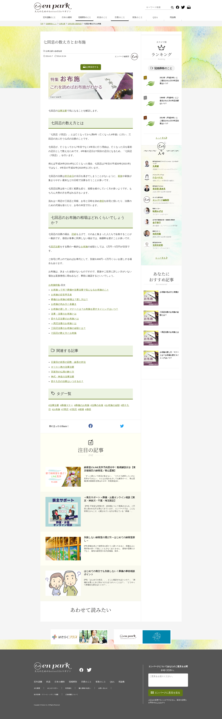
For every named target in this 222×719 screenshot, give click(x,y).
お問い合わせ (102, 688)
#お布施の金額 (112, 405)
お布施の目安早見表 (61, 294)
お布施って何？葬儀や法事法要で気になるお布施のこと (80, 290)
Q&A (112, 681)
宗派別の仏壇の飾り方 (62, 371)
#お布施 (56, 409)
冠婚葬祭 (73, 681)
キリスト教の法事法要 (62, 367)
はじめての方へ (52, 688)
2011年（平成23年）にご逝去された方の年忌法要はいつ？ (169, 80)
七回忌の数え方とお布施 (63, 333)
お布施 (84, 246)
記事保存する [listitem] (92, 67)
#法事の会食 (96, 405)
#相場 (81, 409)
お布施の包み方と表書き (63, 304)
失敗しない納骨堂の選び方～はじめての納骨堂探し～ (109, 539)
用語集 (173, 17)
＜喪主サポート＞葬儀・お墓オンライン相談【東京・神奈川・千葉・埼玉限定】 (109, 499)
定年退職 (38, 681)
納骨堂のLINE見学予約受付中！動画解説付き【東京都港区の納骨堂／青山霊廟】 (110, 469)
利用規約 (68, 688)
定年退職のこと (49, 17)
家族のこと (137, 17)
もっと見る (161, 138)
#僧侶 (88, 409)
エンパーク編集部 (122, 56)
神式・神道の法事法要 (62, 376)
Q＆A (155, 17)
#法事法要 (53, 405)
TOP (41, 24)
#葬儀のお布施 (81, 405)
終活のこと (102, 17)
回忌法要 (55, 246)
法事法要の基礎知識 (75, 24)
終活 (48, 681)
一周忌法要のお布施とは (63, 323)
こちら (159, 702)
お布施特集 (54, 285)
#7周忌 (64, 409)
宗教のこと (120, 17)
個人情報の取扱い (85, 688)
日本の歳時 (67, 17)
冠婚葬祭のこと (84, 17)
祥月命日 (69, 176)
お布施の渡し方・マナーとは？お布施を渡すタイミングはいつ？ (84, 309)
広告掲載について (72, 694)
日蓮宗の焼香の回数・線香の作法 (68, 362)
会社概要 (37, 688)
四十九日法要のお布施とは (65, 318)
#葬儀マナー (66, 405)
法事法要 (62, 24)
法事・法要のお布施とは (63, 314)
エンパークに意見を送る (167, 692)
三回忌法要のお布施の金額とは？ (68, 328)
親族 (120, 176)
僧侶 (101, 201)
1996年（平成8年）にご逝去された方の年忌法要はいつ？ (169, 100)
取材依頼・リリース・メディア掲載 (46, 694)
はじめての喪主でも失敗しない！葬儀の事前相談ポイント (109, 573)
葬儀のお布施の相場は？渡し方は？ (69, 299)
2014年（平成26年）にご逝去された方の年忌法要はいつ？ (169, 120)
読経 (74, 234)
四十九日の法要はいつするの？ (67, 381)
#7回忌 (73, 409)
